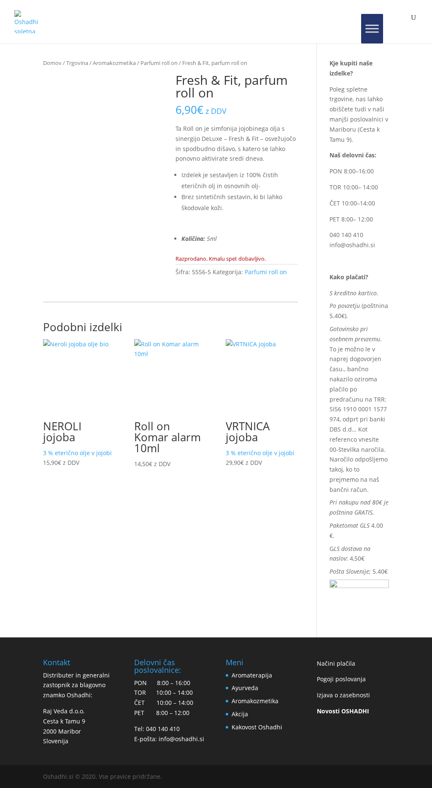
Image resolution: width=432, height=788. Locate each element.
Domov (52, 63)
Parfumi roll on (159, 63)
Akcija (240, 714)
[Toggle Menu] (372, 28)
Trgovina (77, 63)
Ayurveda (245, 688)
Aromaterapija (252, 675)
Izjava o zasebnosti (343, 695)
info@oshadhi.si (352, 245)
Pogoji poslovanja (341, 679)
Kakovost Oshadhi (257, 727)
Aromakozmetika (114, 63)
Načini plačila (336, 663)
